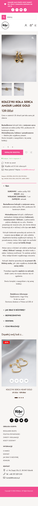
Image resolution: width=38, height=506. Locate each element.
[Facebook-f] (12, 9)
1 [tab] (16, 397)
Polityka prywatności (11, 434)
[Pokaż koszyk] (31, 25)
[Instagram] (16, 9)
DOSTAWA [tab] (9, 321)
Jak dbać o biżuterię (10, 457)
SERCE (27, 178)
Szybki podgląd (26, 381)
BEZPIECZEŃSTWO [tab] (13, 315)
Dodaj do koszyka (12, 152)
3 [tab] (21, 397)
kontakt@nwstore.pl (28, 169)
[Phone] (25, 9)
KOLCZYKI (15, 176)
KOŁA (14, 178)
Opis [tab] (7, 186)
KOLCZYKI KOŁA (23, 176)
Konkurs (6, 460)
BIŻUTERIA (9, 176)
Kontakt (6, 454)
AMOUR (6, 178)
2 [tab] (19, 397)
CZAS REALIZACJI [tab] (12, 326)
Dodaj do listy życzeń (26, 152)
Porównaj (31, 152)
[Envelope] (21, 9)
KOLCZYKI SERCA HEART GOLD (19, 389)
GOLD (10, 178)
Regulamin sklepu (10, 431)
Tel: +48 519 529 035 (14, 474)
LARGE (23, 178)
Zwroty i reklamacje (11, 437)
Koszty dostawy (9, 441)
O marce (6, 451)
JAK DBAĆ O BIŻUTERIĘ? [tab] (15, 310)
